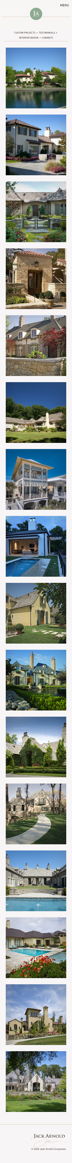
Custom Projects (24, 32)
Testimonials (47, 32)
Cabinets (47, 37)
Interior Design (28, 37)
